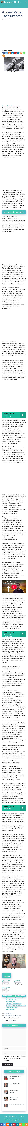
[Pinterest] (15, 53)
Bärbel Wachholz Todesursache (6, 981)
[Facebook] (3, 53)
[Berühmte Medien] (2, 2)
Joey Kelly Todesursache (13, 1003)
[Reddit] (9, 53)
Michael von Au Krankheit (6, 988)
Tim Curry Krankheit (10, 1020)
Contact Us (21, 1116)
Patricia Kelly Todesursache (17, 981)
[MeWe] (18, 53)
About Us (14, 1116)
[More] (3, 55)
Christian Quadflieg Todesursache (12, 1001)
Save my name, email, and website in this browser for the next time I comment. (15, 1058)
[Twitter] (6, 53)
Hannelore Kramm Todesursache (12, 1008)
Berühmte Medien (12, 2)
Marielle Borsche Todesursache (16, 1005)
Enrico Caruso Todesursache (15, 998)
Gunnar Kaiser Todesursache (11, 106)
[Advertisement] (14, 35)
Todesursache (8, 1013)
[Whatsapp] (24, 53)
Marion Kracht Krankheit (11, 1018)
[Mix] (21, 53)
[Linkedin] (12, 53)
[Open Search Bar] (26, 2)
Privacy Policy (7, 1116)
